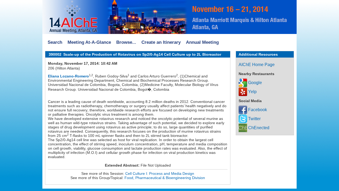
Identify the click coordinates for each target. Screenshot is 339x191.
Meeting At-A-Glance (89, 42)
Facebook (257, 109)
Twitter (254, 118)
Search (55, 42)
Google (254, 82)
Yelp (252, 91)
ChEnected (258, 127)
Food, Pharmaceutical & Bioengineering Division (164, 178)
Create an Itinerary (161, 42)
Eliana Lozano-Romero (68, 76)
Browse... (126, 42)
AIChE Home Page (257, 64)
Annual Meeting (202, 42)
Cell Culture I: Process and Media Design (159, 173)
